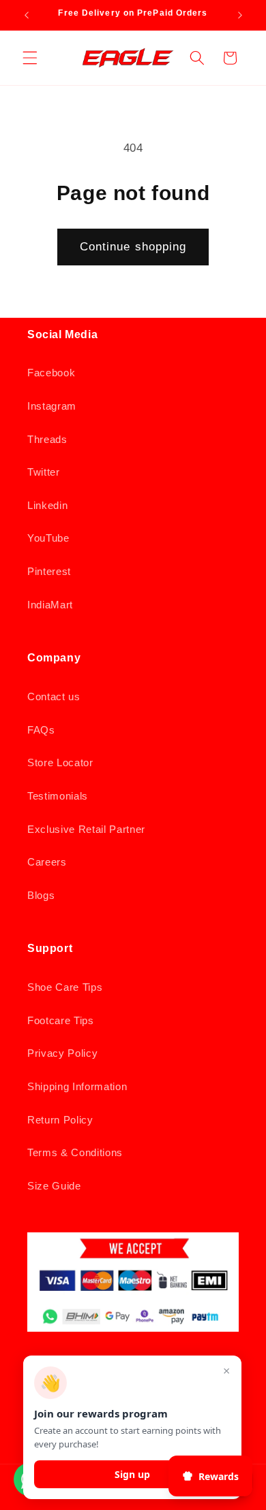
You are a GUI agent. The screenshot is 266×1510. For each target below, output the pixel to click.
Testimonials (57, 796)
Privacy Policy (62, 1053)
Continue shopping (133, 246)
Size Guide (54, 1186)
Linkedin (47, 505)
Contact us (53, 696)
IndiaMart (50, 604)
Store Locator (60, 762)
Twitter (43, 472)
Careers (47, 862)
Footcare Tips (60, 1020)
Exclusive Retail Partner (86, 829)
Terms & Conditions (75, 1152)
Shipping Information (77, 1086)
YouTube (48, 538)
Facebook (51, 372)
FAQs (41, 730)
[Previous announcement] (27, 15)
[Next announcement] (240, 15)
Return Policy (60, 1120)
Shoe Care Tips (64, 987)
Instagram (51, 406)
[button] (30, 58)
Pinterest (49, 571)
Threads (47, 439)
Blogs (41, 895)
